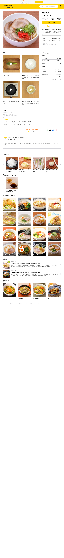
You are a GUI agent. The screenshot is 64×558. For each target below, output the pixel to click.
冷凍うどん (44, 55)
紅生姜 (43, 63)
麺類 (7, 303)
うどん (11, 303)
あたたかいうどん (18, 303)
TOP (3, 303)
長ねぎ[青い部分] (46, 60)
